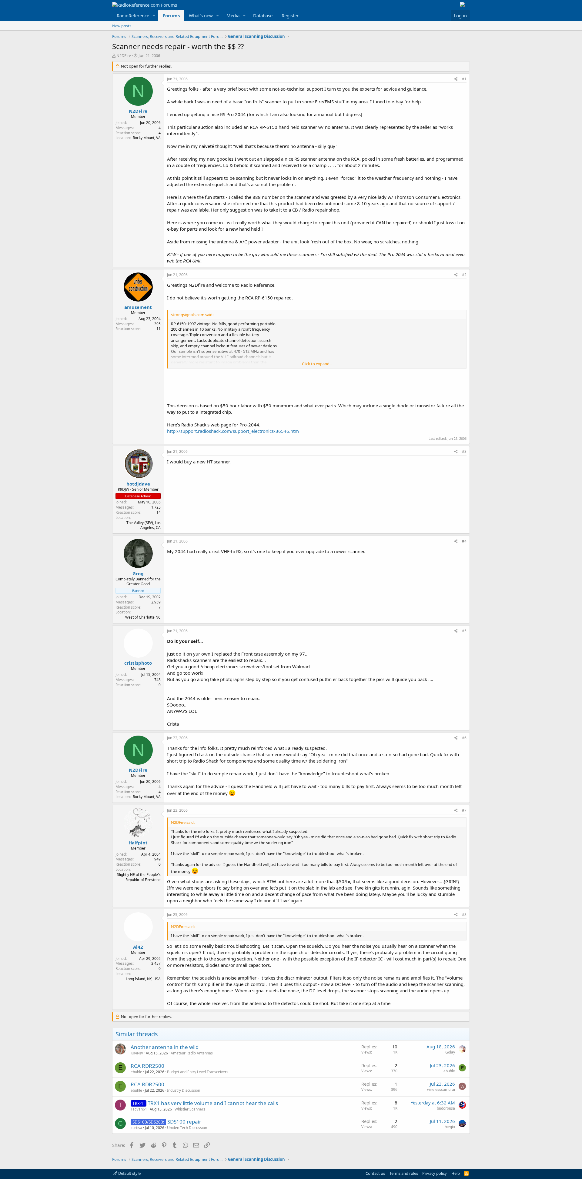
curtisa (136, 1127)
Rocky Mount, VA (147, 137)
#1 (464, 79)
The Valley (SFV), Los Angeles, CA (143, 525)
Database (263, 15)
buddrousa (446, 1108)
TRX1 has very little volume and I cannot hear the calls (213, 1103)
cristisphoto (138, 663)
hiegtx (450, 1126)
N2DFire (123, 55)
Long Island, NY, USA (143, 978)
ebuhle (136, 1071)
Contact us (375, 1173)
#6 (464, 737)
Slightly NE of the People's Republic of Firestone (139, 877)
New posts (121, 25)
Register (290, 15)
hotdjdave (138, 484)
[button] (154, 15)
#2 (464, 274)
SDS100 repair (184, 1121)
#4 (464, 541)
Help (455, 1173)
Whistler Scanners (190, 1109)
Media (232, 15)
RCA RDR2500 (147, 1065)
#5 (464, 630)
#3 (464, 451)
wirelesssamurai (441, 1089)
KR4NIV (137, 1053)
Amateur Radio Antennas (192, 1053)
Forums (171, 15)
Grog (138, 573)
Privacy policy (434, 1173)
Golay (450, 1052)
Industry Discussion (183, 1090)
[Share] (456, 79)
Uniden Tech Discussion (187, 1127)
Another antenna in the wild (165, 1047)
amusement (138, 307)
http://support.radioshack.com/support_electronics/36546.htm (233, 431)
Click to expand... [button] (317, 363)
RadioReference (133, 15)
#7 (464, 810)
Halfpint (138, 843)
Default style (129, 1173)
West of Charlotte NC (143, 617)
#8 (464, 914)
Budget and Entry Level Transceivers (197, 1071)
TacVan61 (139, 1109)
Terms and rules (404, 1173)
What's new (201, 15)
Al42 (138, 947)
